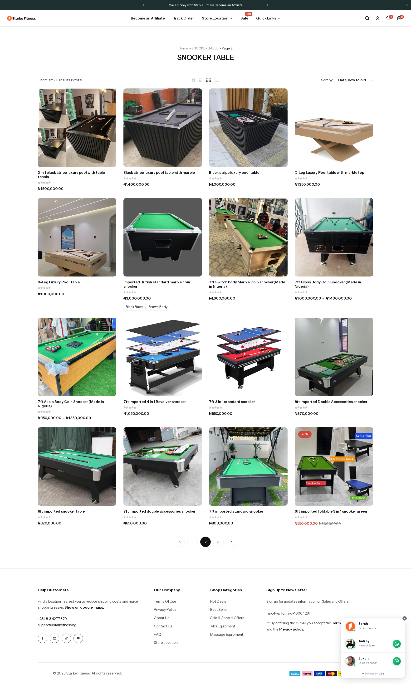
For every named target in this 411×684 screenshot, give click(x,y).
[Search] (367, 18)
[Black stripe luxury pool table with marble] (162, 127)
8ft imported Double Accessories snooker (331, 402)
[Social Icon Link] (42, 638)
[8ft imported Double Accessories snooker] (334, 357)
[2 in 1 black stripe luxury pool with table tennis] (77, 127)
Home (183, 48)
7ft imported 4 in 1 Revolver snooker (154, 402)
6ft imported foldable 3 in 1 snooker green (331, 511)
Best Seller (219, 609)
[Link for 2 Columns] (194, 80)
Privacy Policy (165, 609)
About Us (161, 618)
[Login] (377, 18)
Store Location (215, 18)
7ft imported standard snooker (236, 511)
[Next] (231, 542)
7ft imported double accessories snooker (159, 511)
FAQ (157, 634)
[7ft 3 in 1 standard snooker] (248, 357)
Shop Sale (227, 5)
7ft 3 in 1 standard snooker (232, 402)
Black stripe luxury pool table (234, 172)
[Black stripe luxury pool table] (248, 127)
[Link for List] (217, 80)
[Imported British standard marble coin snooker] (162, 237)
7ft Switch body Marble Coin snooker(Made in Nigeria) (247, 284)
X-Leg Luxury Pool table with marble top (329, 172)
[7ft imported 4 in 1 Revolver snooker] (162, 357)
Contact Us (163, 626)
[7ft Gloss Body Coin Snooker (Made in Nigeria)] (334, 237)
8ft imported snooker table (61, 511)
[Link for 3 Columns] (201, 80)
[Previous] (180, 542)
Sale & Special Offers (227, 618)
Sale (244, 17)
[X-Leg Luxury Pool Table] (77, 237)
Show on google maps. (84, 607)
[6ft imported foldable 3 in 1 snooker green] (334, 466)
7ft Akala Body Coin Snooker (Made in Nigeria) (71, 404)
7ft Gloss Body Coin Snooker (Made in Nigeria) (328, 284)
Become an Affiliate (148, 18)
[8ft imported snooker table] (77, 466)
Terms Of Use (165, 601)
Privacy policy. (291, 629)
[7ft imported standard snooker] (248, 466)
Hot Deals (218, 601)
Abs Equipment (222, 626)
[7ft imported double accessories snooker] (162, 466)
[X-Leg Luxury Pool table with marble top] (334, 127)
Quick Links (266, 18)
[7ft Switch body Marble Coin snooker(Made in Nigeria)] (248, 237)
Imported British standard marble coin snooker (156, 284)
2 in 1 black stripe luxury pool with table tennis (71, 174)
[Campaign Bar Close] (407, 5)
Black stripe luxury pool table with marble (159, 172)
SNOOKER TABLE (205, 48)
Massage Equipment (226, 634)
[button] (143, 5)
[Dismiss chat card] (404, 618)
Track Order (183, 18)
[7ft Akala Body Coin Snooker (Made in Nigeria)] (77, 357)
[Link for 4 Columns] (208, 80)
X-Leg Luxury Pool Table (59, 282)
